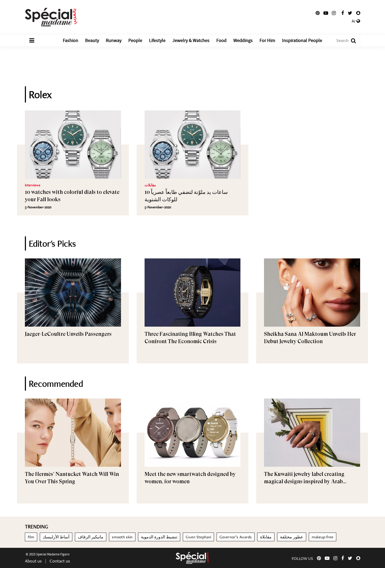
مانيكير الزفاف (90, 537)
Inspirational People (302, 41)
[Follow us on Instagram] (334, 13)
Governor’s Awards (235, 537)
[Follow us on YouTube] (325, 13)
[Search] (351, 40)
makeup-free (322, 537)
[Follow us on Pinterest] (318, 13)
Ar (354, 21)
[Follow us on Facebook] (342, 13)
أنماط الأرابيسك (56, 537)
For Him (267, 41)
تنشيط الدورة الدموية (159, 537)
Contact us (60, 561)
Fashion (70, 41)
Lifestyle (157, 41)
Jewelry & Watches (191, 41)
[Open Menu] (31, 40)
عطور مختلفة (291, 537)
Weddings (243, 41)
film (31, 537)
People (135, 41)
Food (221, 41)
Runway (114, 41)
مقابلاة (266, 537)
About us (33, 561)
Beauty (92, 41)
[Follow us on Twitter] (350, 13)
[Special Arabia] (192, 558)
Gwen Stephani (198, 537)
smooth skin (122, 537)
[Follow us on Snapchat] (358, 13)
